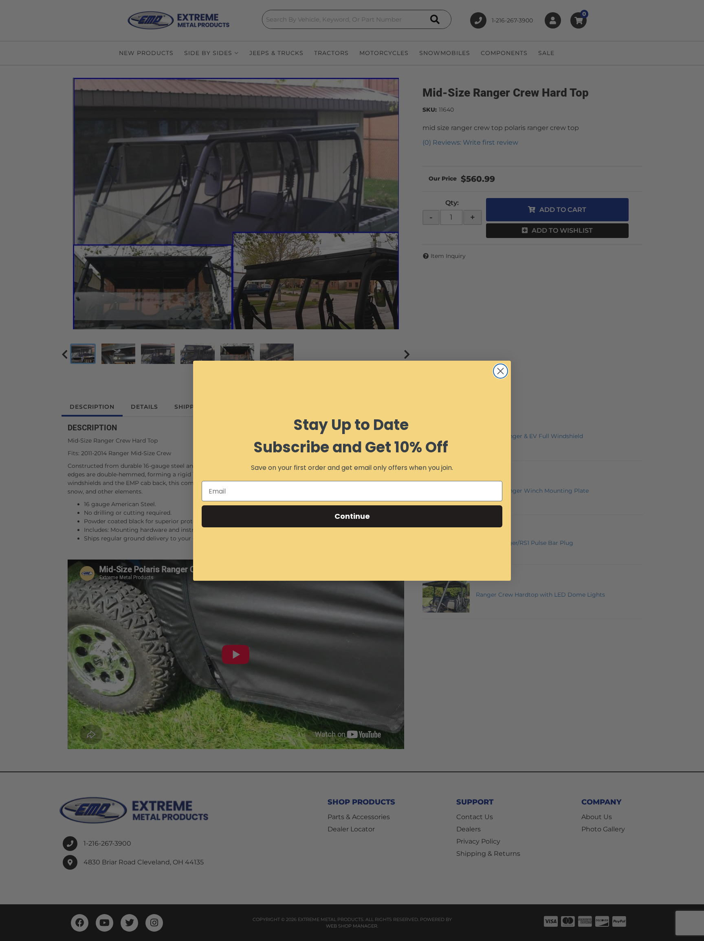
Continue (352, 516)
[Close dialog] (500, 371)
